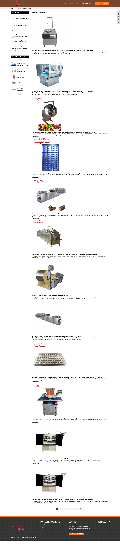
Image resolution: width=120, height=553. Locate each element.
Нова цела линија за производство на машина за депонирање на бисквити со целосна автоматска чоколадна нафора (64, 254)
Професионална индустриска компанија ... (21, 76)
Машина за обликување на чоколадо (19, 26)
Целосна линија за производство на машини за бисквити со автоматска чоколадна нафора (57, 213)
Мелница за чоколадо (17, 23)
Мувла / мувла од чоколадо (18, 50)
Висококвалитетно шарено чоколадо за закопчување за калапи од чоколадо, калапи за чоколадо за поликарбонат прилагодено (67, 377)
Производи (65, 3)
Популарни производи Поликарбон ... (21, 89)
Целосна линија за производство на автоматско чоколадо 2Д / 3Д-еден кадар (53, 458)
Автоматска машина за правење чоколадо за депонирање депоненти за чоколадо (54, 418)
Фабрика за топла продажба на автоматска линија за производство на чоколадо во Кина (56, 336)
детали (37, 55)
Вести (71, 3)
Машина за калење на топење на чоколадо (19, 33)
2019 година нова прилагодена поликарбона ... (21, 83)
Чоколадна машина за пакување (19, 48)
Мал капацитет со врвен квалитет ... (21, 70)
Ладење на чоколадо (16, 43)
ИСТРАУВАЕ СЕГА (77, 534)
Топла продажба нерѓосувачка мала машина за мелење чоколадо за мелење (53, 295)
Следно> (72, 508)
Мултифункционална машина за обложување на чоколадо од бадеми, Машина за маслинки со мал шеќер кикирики (63, 132)
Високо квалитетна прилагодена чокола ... (23, 64)
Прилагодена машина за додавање (19, 37)
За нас (77, 3)
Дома (57, 3)
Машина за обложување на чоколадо (19, 29)
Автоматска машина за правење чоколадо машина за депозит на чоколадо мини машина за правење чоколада (62, 91)
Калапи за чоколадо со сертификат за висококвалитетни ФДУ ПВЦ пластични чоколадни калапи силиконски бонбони (64, 173)
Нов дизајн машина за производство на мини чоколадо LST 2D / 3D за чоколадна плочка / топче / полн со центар (62, 499)
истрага (34, 55)
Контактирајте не (86, 3)
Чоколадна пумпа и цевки (18, 46)
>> (76, 508)
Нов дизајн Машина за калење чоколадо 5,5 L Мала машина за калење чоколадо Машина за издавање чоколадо (62, 50)
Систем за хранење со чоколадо (19, 18)
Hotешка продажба (24, 8)
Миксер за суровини (16, 20)
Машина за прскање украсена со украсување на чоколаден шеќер (19, 40)
